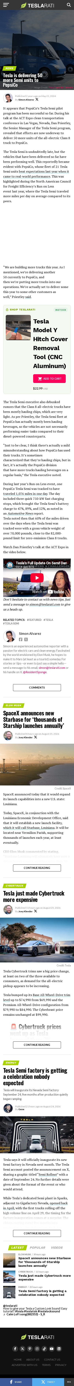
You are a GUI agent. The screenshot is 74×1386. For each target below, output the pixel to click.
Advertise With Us (24, 1365)
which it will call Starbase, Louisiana (28, 827)
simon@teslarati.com (44, 604)
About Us (32, 1359)
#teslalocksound (49, 1311)
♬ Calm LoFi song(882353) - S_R (24, 1314)
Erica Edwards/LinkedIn (61, 87)
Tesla (49, 620)
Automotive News (20, 513)
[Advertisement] (37, 236)
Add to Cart (52, 378)
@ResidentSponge (35, 672)
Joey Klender (25, 737)
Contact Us (52, 1359)
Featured (35, 620)
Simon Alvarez (26, 99)
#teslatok (30, 1311)
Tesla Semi (12, 623)
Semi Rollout (48, 1174)
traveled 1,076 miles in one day (25, 493)
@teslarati (10, 1305)
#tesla (19, 1311)
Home (18, 1359)
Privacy (61, 1365)
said (28, 297)
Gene (21, 1109)
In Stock (60, 310)
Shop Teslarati (22, 309)
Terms (46, 1365)
